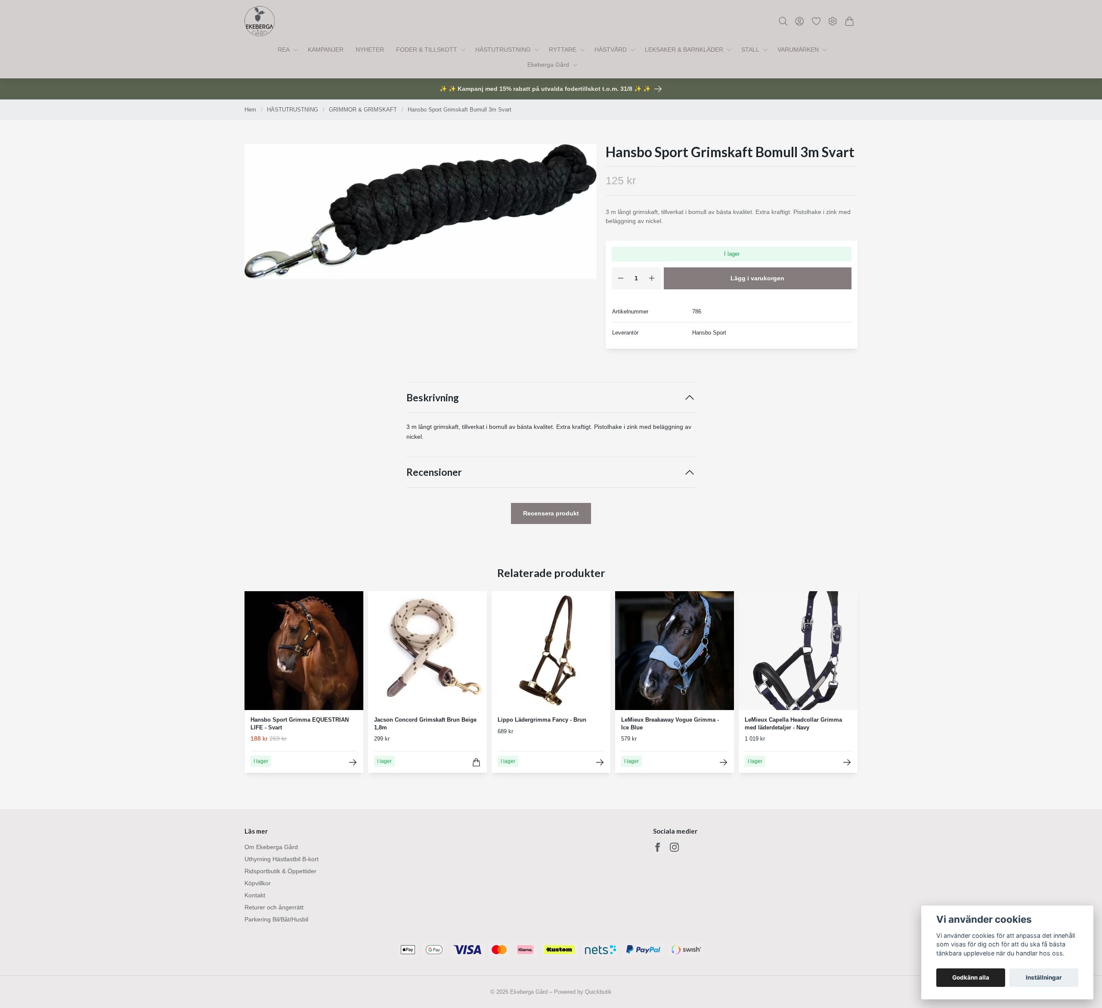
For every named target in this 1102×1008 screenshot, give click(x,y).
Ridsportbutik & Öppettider (280, 871)
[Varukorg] (849, 21)
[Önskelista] (816, 21)
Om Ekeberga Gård (271, 847)
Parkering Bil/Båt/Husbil (276, 919)
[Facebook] (657, 847)
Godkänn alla (970, 977)
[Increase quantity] (651, 278)
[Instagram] (674, 847)
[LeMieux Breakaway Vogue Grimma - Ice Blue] (723, 762)
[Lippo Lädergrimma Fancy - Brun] (599, 762)
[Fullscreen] (421, 211)
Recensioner (434, 472)
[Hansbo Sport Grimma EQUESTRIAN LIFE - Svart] (352, 762)
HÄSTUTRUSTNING (292, 109)
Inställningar (1044, 977)
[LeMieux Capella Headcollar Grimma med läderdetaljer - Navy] (846, 762)
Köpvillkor (258, 883)
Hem (250, 109)
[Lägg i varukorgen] (476, 762)
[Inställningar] (832, 21)
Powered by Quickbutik (583, 992)
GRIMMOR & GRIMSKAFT (363, 109)
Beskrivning (432, 397)
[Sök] (783, 21)
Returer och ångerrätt (274, 907)
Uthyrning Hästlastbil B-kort (282, 859)
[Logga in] (799, 21)
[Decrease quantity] (620, 278)
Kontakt (255, 895)
